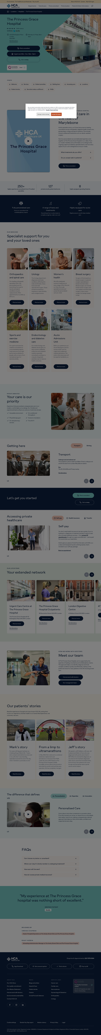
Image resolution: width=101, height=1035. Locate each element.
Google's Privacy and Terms (52, 110)
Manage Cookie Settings (43, 114)
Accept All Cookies (56, 114)
